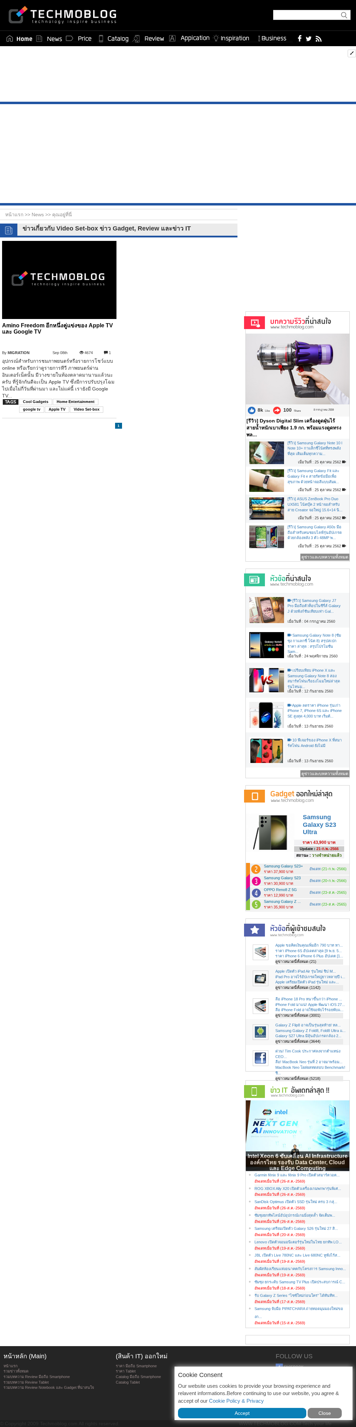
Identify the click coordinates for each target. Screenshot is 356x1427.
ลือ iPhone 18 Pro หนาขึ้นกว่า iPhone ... (308, 999)
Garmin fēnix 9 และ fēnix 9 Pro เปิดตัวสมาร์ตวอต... (297, 1175)
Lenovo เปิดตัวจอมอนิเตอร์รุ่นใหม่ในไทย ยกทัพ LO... (298, 1242)
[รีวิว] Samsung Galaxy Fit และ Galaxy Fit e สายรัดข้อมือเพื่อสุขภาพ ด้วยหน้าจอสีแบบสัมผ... (313, 476)
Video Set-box (86, 409)
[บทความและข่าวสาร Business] (274, 37)
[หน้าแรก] (19, 38)
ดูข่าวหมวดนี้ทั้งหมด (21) (295, 961)
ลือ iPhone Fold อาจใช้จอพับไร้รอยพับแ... (309, 1010)
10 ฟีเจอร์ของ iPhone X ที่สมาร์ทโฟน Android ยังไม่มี (315, 743)
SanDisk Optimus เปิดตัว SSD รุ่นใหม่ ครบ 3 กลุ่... (295, 1202)
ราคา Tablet (126, 1371)
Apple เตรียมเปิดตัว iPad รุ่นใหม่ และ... (307, 982)
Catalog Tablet (128, 1382)
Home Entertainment (76, 402)
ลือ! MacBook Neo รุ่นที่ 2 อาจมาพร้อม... (308, 1062)
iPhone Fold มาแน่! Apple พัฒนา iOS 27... (310, 1004)
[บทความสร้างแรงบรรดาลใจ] (233, 37)
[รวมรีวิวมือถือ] (148, 39)
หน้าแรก (10, 1366)
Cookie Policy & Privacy (236, 1401)
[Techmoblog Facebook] (300, 38)
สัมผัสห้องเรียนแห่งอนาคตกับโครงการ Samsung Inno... (300, 1269)
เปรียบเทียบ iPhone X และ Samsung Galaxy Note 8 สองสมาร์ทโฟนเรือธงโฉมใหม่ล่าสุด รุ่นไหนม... (314, 678)
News (38, 214)
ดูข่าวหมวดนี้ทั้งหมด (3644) (298, 1041)
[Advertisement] (178, 75)
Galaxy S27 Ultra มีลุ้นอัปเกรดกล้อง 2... (308, 1036)
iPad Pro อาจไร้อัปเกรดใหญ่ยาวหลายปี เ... (310, 977)
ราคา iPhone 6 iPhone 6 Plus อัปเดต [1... (309, 956)
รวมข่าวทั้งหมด (16, 1371)
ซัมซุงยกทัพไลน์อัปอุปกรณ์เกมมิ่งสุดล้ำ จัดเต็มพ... (294, 1215)
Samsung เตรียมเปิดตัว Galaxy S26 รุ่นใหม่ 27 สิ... (296, 1228)
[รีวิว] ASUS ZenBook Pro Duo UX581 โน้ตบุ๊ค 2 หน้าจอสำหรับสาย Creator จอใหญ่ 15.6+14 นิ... (315, 504)
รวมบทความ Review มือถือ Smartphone (36, 1377)
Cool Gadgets (35, 402)
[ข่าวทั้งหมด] (49, 38)
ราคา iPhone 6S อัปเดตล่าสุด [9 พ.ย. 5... (308, 951)
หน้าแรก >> (18, 214)
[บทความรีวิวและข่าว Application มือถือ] (189, 38)
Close (324, 1413)
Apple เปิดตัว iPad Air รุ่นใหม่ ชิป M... (305, 971)
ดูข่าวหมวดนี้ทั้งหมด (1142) (298, 987)
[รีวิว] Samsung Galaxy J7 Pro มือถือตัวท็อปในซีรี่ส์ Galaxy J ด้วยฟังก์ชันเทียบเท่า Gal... (314, 605)
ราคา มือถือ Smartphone (136, 1366)
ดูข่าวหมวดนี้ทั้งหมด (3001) (298, 1015)
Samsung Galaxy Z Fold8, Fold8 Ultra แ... (310, 1031)
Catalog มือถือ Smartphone (138, 1377)
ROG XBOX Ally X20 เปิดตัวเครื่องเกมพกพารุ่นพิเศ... (297, 1188)
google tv (31, 409)
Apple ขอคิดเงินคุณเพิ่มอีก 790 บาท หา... (309, 945)
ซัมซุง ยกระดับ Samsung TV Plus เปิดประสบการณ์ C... (299, 1282)
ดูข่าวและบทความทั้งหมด (324, 557)
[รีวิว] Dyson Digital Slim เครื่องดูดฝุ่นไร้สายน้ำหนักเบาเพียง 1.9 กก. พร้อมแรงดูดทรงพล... (293, 427)
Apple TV (57, 409)
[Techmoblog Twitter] (308, 38)
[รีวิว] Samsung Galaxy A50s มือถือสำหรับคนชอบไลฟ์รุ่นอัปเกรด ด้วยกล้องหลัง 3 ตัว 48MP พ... (315, 532)
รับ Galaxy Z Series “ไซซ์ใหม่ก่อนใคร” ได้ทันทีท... (296, 1295)
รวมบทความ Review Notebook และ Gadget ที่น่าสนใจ (48, 1387)
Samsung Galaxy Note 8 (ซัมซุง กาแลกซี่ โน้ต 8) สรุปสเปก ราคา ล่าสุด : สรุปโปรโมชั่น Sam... (314, 643)
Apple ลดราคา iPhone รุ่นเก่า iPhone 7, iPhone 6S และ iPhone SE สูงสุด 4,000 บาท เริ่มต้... (315, 710)
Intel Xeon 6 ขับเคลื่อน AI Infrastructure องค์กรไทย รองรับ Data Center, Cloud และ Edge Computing (298, 1162)
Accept (242, 1413)
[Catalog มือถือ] (113, 38)
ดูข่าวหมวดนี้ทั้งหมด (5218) (298, 1078)
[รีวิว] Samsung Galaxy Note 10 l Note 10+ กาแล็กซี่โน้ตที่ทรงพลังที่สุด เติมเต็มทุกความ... (315, 448)
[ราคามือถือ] (79, 38)
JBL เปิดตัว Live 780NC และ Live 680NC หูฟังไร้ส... (297, 1255)
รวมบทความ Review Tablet (26, 1382)
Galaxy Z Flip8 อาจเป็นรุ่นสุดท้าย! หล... (308, 1025)
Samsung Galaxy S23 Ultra (319, 825)
